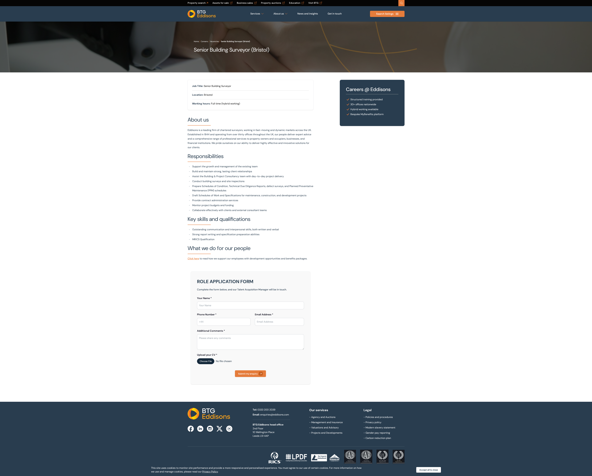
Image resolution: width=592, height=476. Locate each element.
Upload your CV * (207, 354)
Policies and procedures (378, 417)
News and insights (307, 13)
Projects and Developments (325, 432)
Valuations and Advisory (324, 427)
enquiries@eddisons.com (274, 414)
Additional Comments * (211, 330)
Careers (204, 41)
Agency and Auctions (322, 417)
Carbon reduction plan (377, 438)
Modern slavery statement (379, 427)
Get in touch (335, 13)
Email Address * (264, 314)
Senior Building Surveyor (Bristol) (235, 41)
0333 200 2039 (266, 409)
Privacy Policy (210, 471)
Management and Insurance (326, 422)
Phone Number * (206, 314)
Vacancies (214, 41)
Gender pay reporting (377, 432)
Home (196, 41)
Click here (193, 258)
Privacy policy (372, 422)
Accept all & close (428, 469)
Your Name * (204, 298)
